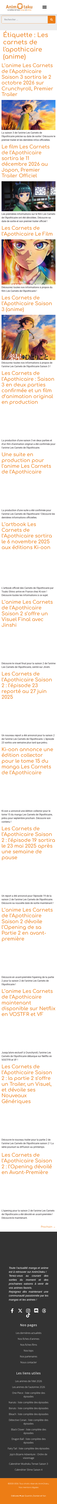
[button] (44, 7)
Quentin (28, 1496)
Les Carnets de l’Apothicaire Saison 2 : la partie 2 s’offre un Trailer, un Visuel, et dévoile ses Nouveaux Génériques (27, 1084)
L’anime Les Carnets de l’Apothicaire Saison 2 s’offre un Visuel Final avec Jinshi (27, 613)
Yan (44, 1496)
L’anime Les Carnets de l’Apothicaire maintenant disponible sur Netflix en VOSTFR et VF (28, 1003)
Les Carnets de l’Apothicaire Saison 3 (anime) (27, 303)
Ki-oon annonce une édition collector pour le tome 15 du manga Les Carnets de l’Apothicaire (27, 761)
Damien (36, 1496)
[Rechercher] (51, 19)
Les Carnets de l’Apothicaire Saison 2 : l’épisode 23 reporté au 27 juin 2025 (27, 685)
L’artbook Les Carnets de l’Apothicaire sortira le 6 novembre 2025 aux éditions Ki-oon (27, 536)
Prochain (48, 1226)
